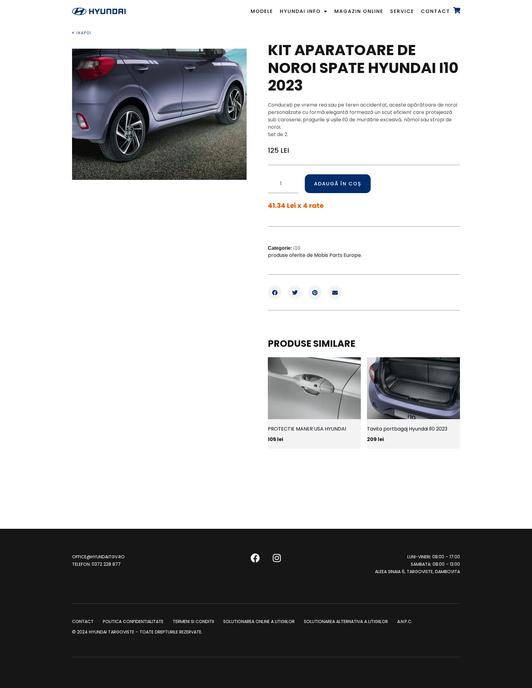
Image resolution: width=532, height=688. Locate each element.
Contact (435, 11)
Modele (262, 11)
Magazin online (358, 11)
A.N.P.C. (404, 622)
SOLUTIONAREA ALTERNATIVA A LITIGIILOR (346, 622)
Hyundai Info (300, 11)
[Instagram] (276, 558)
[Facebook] (255, 558)
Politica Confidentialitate (133, 622)
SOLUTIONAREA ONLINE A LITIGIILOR (259, 622)
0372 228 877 (106, 564)
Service (402, 11)
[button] (275, 292)
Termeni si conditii (193, 622)
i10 (296, 248)
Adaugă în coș (337, 183)
